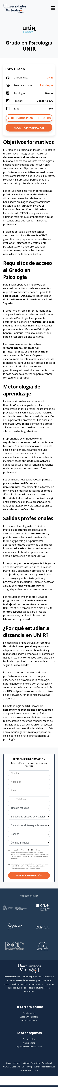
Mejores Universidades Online (29, 1046)
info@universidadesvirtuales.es (41, 1066)
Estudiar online (29, 1013)
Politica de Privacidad (30, 1063)
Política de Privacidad (26, 850)
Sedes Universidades (29, 1017)
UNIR (50, 77)
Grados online (29, 1039)
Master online (29, 1043)
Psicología (46, 85)
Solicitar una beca (29, 1020)
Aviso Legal (47, 1063)
